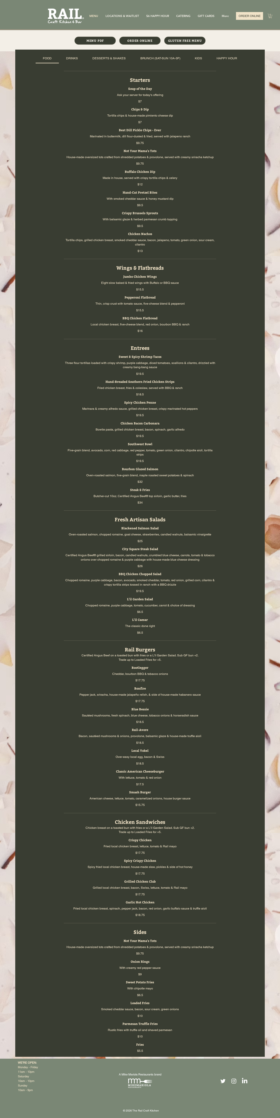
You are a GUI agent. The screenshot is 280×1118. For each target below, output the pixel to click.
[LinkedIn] (244, 1081)
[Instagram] (233, 1081)
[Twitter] (223, 1081)
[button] (270, 16)
